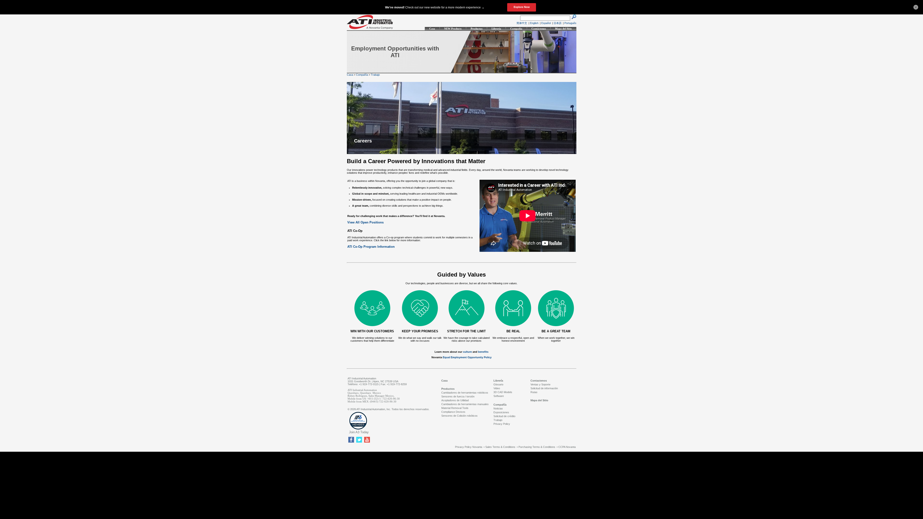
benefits (483, 351)
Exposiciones (501, 412)
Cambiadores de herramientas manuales (465, 404)
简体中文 (522, 23)
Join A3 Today (359, 432)
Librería (496, 28)
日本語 (557, 23)
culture (467, 351)
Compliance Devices (453, 411)
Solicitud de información (544, 388)
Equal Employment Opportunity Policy (467, 357)
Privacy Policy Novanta (468, 446)
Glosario (498, 384)
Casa (432, 28)
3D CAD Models (502, 392)
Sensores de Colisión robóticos (459, 415)
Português (570, 23)
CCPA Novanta (567, 446)
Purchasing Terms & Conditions (536, 446)
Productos (476, 28)
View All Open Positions (365, 222)
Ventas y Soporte (540, 384)
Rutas (533, 392)
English (534, 23)
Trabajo (375, 74)
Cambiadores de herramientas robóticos (464, 392)
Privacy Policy (501, 423)
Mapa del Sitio (563, 28)
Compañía (516, 28)
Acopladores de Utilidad (455, 400)
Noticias (498, 408)
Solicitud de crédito (504, 416)
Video (496, 388)
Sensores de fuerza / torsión (457, 396)
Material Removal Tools (454, 408)
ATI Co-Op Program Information (371, 246)
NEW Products (453, 28)
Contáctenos (538, 28)
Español (546, 23)
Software (498, 396)
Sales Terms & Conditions (500, 446)
